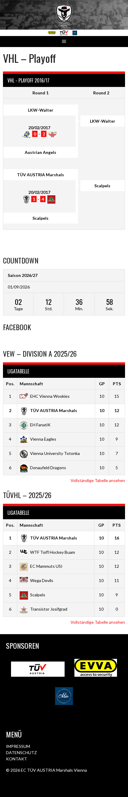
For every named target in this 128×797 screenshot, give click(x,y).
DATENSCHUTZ (21, 752)
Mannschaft (31, 383)
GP (102, 383)
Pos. (10, 383)
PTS (117, 383)
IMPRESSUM (18, 746)
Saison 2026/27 (23, 275)
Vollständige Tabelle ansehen (98, 480)
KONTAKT (16, 758)
